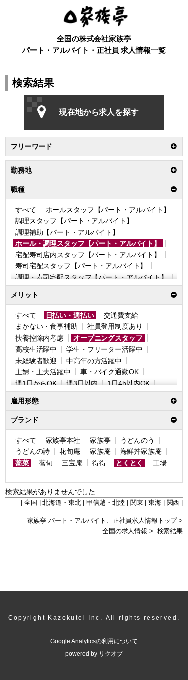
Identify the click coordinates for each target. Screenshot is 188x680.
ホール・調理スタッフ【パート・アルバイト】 (88, 243)
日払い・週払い (70, 315)
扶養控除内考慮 (39, 338)
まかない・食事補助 (46, 326)
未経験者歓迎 (36, 361)
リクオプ (111, 653)
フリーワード (31, 146)
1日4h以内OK (128, 383)
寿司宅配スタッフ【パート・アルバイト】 (81, 266)
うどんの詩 (32, 451)
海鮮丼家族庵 (141, 451)
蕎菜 (22, 463)
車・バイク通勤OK (109, 372)
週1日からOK (36, 383)
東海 (154, 502)
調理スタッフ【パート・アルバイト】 (74, 221)
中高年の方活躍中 (94, 361)
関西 (173, 502)
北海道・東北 (61, 502)
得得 (99, 463)
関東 (136, 502)
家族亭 (100, 440)
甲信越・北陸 (105, 502)
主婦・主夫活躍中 (43, 372)
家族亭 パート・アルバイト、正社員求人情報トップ (102, 520)
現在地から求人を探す (99, 112)
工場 (160, 463)
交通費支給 (121, 315)
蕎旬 (46, 463)
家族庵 (100, 451)
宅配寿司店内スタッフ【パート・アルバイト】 (88, 255)
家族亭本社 (63, 440)
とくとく (129, 463)
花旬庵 (69, 451)
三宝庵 (72, 463)
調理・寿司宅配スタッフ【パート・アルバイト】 (91, 277)
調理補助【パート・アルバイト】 (67, 232)
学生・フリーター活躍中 (104, 349)
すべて (25, 210)
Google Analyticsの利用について (94, 641)
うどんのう (137, 440)
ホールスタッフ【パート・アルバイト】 (108, 210)
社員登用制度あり (115, 326)
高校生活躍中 (36, 349)
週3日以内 (82, 383)
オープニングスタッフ (108, 338)
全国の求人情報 (124, 531)
